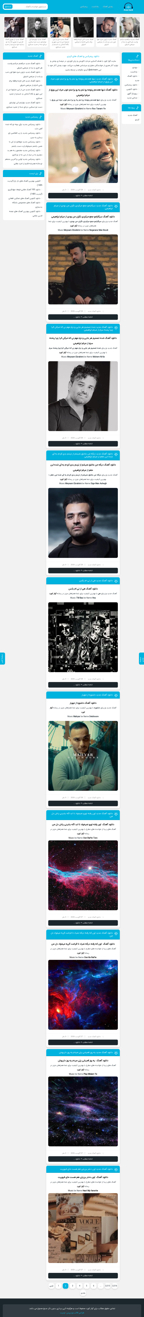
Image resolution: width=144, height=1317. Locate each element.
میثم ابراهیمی (83, 95)
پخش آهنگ (108, 6)
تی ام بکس (73, 588)
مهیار (72, 703)
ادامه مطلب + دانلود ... (83, 195)
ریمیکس (83, 6)
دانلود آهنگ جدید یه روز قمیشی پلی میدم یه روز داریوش (86, 1052)
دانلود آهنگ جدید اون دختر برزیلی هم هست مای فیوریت (86, 1169)
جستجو (8, 6)
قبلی (51, 1286)
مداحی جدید (132, 98)
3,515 (107, 1286)
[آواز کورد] (128, 6)
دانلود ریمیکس (131, 85)
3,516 (114, 1286)
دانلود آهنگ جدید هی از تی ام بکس (96, 580)
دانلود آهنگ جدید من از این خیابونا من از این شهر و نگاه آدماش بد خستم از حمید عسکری (24, 94)
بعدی (83, 1293)
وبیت (62, 1312)
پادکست (95, 6)
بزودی (134, 67)
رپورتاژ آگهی (132, 93)
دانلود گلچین (131, 89)
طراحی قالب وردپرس (75, 1312)
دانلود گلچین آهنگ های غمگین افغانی (24, 198)
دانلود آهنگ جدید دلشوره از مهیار (97, 694)
